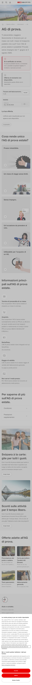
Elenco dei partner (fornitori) (8, 665)
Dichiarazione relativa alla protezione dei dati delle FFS (15, 646)
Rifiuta (16, 675)
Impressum (4, 648)
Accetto (16, 670)
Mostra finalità (16, 680)
